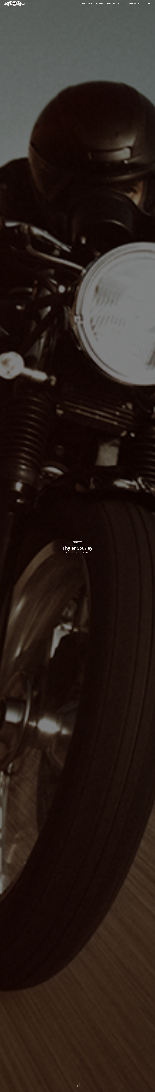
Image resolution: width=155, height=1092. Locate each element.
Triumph (77, 543)
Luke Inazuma (69, 553)
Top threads (131, 3)
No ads (121, 3)
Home (82, 3)
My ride (99, 3)
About (90, 3)
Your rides (110, 3)
